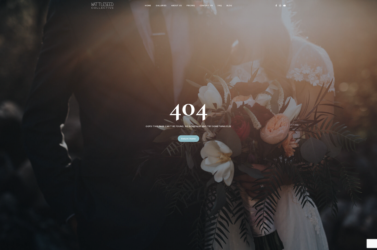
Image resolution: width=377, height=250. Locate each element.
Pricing (191, 5)
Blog (229, 5)
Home (148, 5)
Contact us (206, 5)
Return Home (188, 138)
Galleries (161, 5)
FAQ (220, 5)
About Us (176, 5)
